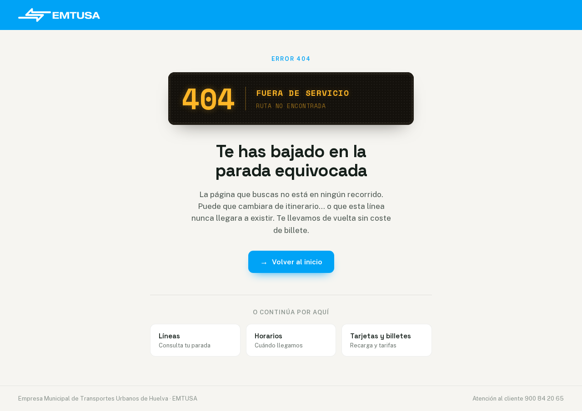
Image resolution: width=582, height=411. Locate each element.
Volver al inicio (291, 261)
